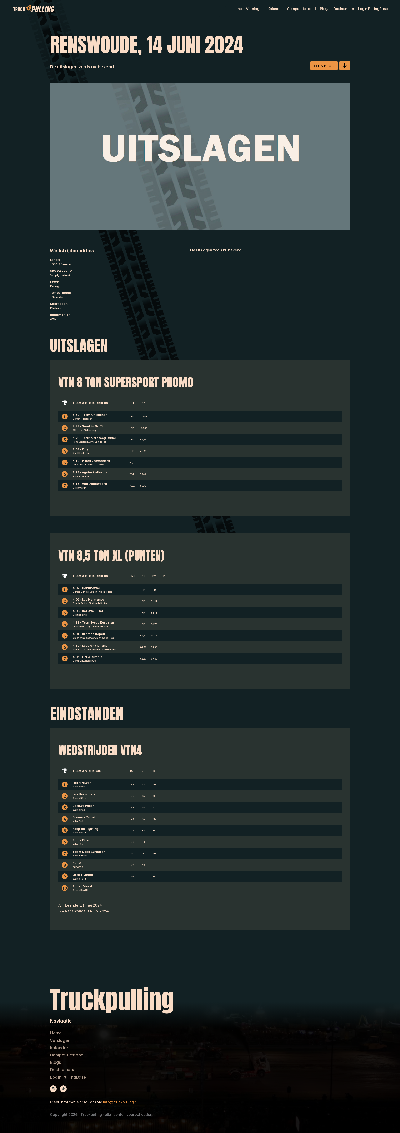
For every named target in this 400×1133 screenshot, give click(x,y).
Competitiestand (301, 8)
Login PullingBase (373, 8)
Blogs (324, 8)
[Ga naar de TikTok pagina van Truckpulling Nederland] (63, 1088)
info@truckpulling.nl (120, 1101)
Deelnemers (344, 8)
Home (237, 8)
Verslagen (255, 8)
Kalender (275, 8)
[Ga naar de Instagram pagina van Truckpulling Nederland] (53, 1088)
